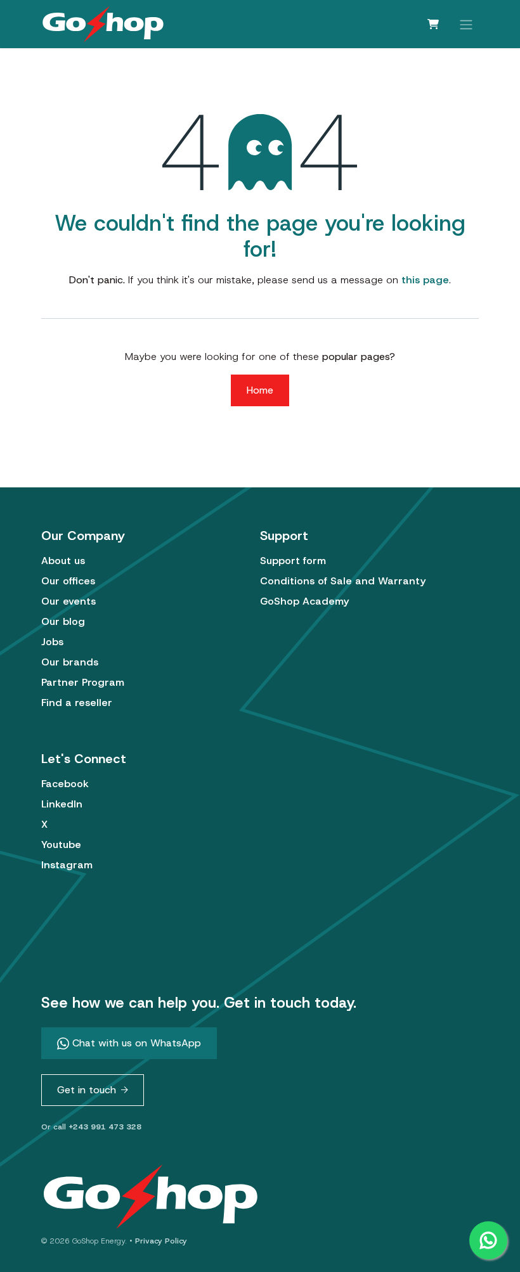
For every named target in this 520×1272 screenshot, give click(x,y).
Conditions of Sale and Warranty (343, 581)
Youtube (61, 844)
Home (260, 390)
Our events (68, 601)
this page (425, 279)
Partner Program (82, 682)
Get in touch (86, 1089)
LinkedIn (61, 804)
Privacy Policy (161, 1241)
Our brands (69, 662)
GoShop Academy (304, 601)
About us (63, 560)
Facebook (65, 783)
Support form (293, 560)
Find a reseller (76, 702)
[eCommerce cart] (433, 24)
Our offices (68, 581)
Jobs (52, 641)
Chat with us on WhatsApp (135, 1043)
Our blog (63, 621)
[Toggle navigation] (466, 24)
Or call (91, 1127)
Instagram (67, 864)
